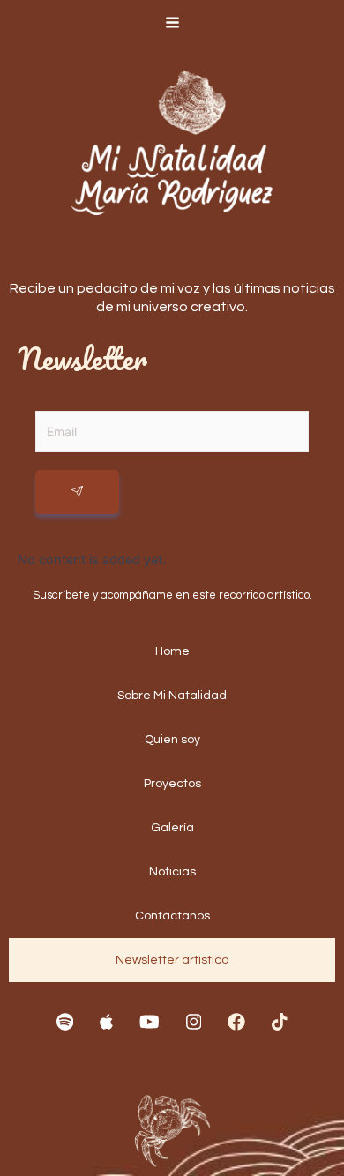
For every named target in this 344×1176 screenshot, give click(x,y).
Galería (172, 828)
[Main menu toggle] (172, 22)
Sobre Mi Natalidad (172, 695)
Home (172, 651)
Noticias (172, 872)
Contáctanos (172, 916)
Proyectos (172, 784)
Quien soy (172, 739)
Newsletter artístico (172, 960)
